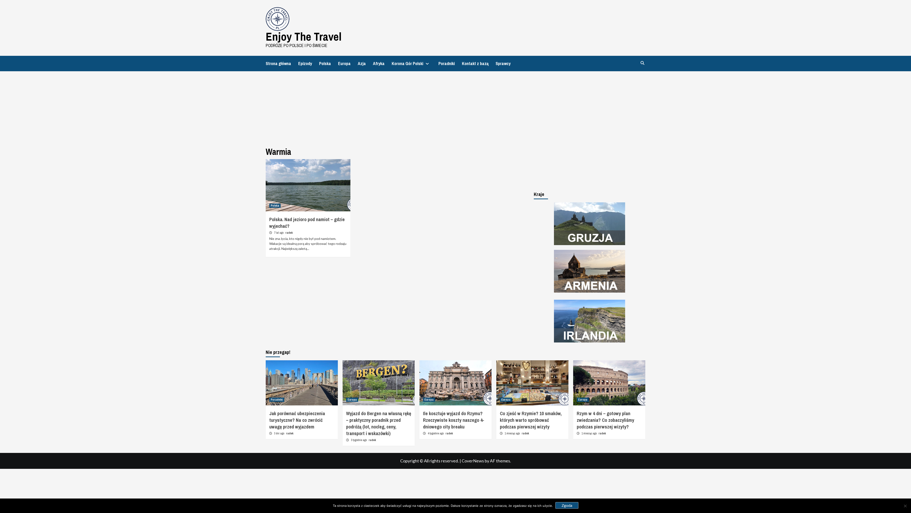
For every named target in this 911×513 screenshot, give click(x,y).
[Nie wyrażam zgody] (905, 506)
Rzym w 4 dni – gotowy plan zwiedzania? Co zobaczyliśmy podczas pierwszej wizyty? (605, 420)
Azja (362, 63)
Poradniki (446, 63)
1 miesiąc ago (513, 433)
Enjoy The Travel (304, 36)
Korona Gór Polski (407, 63)
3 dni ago (279, 433)
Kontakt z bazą (475, 63)
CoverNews (473, 460)
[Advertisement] (455, 107)
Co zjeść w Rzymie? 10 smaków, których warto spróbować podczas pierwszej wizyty (531, 420)
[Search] (642, 62)
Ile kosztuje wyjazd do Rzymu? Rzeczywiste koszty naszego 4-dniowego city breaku (453, 420)
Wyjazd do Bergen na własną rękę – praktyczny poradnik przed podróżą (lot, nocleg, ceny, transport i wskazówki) (378, 423)
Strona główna (278, 63)
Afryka (379, 63)
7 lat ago (279, 233)
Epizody (305, 63)
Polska (325, 63)
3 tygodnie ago (359, 440)
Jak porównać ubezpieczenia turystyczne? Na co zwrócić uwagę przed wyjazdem (297, 420)
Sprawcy (503, 63)
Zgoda (567, 505)
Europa (344, 63)
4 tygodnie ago (436, 433)
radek (289, 233)
